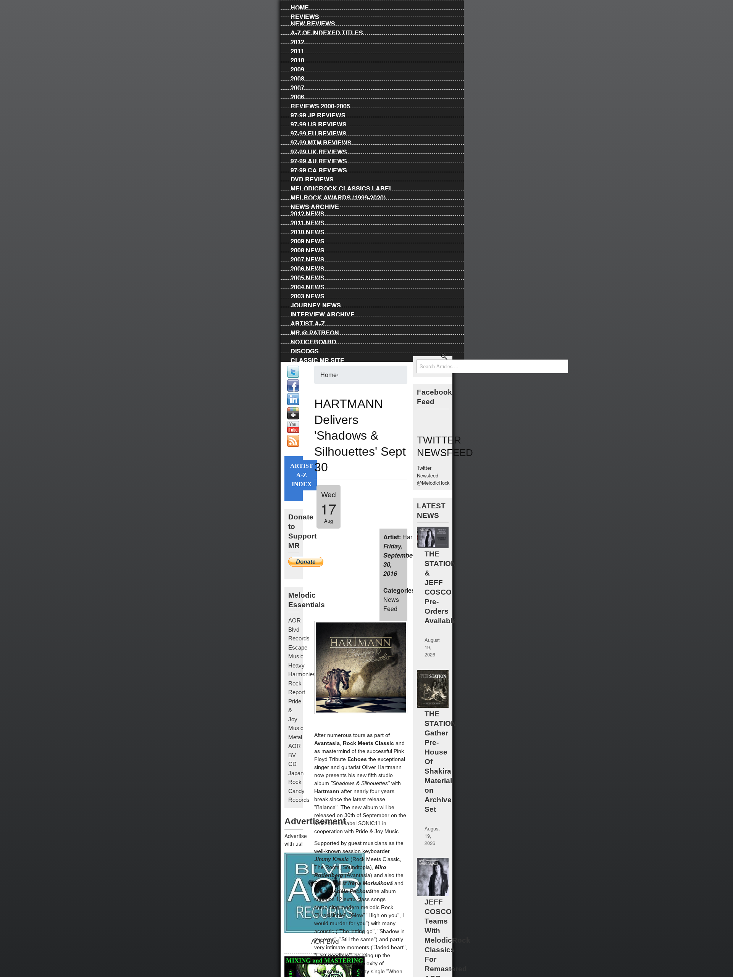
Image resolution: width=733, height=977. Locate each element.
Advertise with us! (293, 840)
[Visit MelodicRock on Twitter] (293, 375)
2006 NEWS (308, 267)
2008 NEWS (308, 249)
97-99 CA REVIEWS (319, 169)
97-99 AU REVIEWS (319, 159)
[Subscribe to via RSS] (293, 444)
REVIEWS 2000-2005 (320, 105)
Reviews (305, 15)
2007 (297, 86)
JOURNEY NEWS (316, 304)
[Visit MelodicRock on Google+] (293, 417)
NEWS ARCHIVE (315, 205)
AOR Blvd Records (299, 629)
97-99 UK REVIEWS (319, 150)
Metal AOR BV (295, 746)
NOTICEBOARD (313, 340)
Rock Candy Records (299, 791)
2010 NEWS (308, 230)
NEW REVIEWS (313, 22)
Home (300, 6)
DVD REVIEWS (312, 178)
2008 (297, 77)
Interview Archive (323, 313)
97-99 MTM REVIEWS (321, 141)
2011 (297, 50)
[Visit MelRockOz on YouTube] (293, 431)
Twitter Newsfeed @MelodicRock (433, 475)
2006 (297, 95)
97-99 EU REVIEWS (319, 132)
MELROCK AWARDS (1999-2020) (338, 196)
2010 (297, 59)
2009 (297, 68)
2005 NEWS (308, 276)
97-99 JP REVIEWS (318, 114)
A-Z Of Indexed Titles (327, 31)
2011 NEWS (308, 221)
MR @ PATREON (315, 331)
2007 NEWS (308, 258)
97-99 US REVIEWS (319, 123)
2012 (297, 40)
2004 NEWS (308, 285)
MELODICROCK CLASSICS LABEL (342, 187)
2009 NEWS (308, 240)
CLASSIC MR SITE (317, 359)
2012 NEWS (308, 212)
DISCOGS (305, 350)
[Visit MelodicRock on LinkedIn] (293, 403)
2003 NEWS (308, 295)
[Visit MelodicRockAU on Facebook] (293, 389)
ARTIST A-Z (308, 322)
